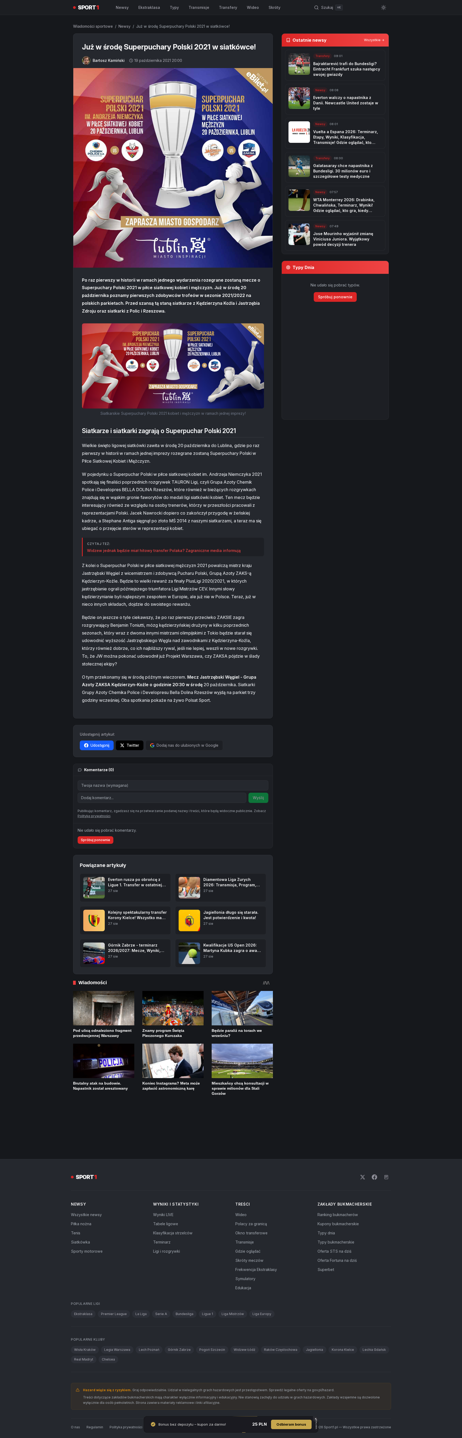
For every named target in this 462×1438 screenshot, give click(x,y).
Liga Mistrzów (233, 1278)
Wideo (253, 7)
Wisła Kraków (85, 1314)
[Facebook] (374, 1141)
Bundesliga (184, 1278)
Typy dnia (326, 1197)
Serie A (161, 1278)
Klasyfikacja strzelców (173, 1197)
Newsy (122, 7)
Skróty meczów (249, 1224)
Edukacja (243, 1251)
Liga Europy (261, 1278)
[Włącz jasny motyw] (383, 7)
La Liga (141, 1278)
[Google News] (386, 1141)
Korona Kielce (343, 1314)
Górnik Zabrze (179, 1314)
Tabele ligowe (165, 1187)
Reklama (174, 1391)
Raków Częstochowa (280, 1314)
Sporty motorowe (87, 1215)
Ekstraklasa (149, 7)
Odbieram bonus (291, 1424)
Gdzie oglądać (248, 1215)
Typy (174, 7)
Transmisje (199, 7)
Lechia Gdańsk (374, 1314)
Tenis (75, 1197)
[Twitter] (362, 1141)
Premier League (114, 1278)
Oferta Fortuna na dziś (337, 1224)
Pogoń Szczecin (212, 1314)
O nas (75, 1391)
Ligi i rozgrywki (166, 1215)
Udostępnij (100, 745)
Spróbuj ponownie (95, 840)
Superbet (325, 1233)
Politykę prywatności (94, 816)
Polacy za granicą (251, 1187)
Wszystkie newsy (86, 1178)
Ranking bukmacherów (337, 1178)
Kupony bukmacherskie (338, 1187)
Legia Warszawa (117, 1314)
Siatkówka (80, 1206)
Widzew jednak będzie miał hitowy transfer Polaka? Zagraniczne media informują (164, 550)
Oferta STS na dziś (334, 1215)
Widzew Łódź (244, 1314)
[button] (173, 365)
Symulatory (245, 1242)
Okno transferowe (251, 1197)
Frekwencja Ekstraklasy (256, 1233)
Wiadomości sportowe (93, 26)
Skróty (274, 7)
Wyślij (258, 797)
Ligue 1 (207, 1278)
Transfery (228, 7)
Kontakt (155, 1391)
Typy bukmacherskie (335, 1206)
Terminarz (162, 1206)
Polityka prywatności (126, 1391)
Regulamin (94, 1391)
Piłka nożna (81, 1187)
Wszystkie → (374, 40)
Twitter (133, 745)
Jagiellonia (314, 1314)
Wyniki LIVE (163, 1178)
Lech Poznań (149, 1314)
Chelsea (108, 1323)
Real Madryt (83, 1323)
